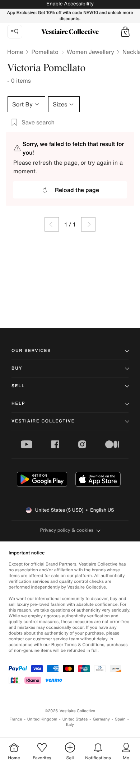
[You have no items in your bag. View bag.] (125, 32)
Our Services (31, 351)
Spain (120, 719)
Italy (70, 724)
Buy (16, 368)
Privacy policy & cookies (67, 530)
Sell (18, 386)
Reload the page (77, 190)
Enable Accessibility (70, 4)
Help (18, 404)
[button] (125, 32)
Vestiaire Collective (43, 421)
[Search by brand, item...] (14, 31)
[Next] (88, 224)
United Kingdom (42, 719)
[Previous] (52, 224)
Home (15, 51)
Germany (101, 719)
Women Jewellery (90, 51)
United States (75, 719)
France (15, 719)
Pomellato (44, 51)
